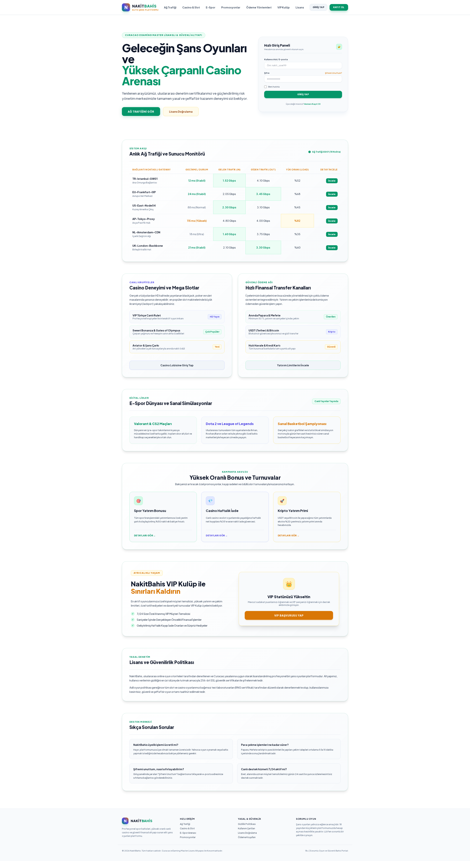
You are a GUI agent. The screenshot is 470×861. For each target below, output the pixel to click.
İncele (331, 180)
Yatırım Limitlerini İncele (293, 365)
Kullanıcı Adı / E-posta (276, 59)
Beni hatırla (274, 86)
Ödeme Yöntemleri (259, 7)
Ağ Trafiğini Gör (141, 111)
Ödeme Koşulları (247, 837)
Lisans (300, 7)
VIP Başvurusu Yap (289, 615)
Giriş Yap (318, 7)
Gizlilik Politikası (247, 824)
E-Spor (210, 7)
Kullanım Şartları (246, 828)
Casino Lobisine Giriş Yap (177, 365)
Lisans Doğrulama (181, 111)
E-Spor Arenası (188, 832)
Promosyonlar (230, 7)
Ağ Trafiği (170, 7)
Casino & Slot (191, 7)
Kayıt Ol (338, 7)
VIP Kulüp (283, 7)
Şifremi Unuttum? (333, 73)
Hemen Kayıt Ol (312, 104)
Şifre (267, 73)
